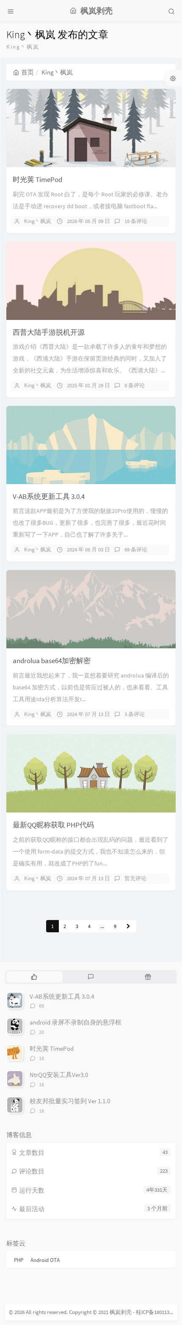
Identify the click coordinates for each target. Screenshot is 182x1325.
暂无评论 (135, 878)
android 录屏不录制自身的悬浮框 (75, 1022)
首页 (27, 72)
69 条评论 (135, 549)
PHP (18, 1260)
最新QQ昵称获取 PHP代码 (53, 824)
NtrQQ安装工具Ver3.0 (59, 1075)
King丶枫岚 (37, 221)
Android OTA (45, 1260)
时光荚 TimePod (37, 179)
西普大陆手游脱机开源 (49, 332)
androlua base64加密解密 (52, 660)
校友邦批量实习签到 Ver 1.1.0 (70, 1101)
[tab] (34, 976)
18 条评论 (135, 221)
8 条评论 (134, 385)
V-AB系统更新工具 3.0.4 (49, 496)
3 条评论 (134, 714)
